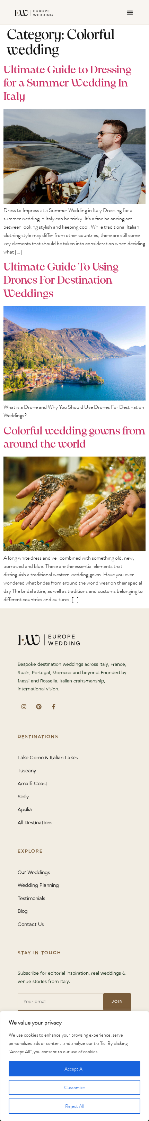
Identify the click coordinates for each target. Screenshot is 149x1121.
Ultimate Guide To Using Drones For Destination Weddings (61, 280)
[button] (129, 12)
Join (117, 1001)
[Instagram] (24, 706)
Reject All (74, 1106)
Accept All (74, 1068)
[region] (74, 1066)
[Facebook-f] (53, 706)
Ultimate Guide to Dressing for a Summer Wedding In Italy (67, 83)
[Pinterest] (39, 706)
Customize (74, 1087)
